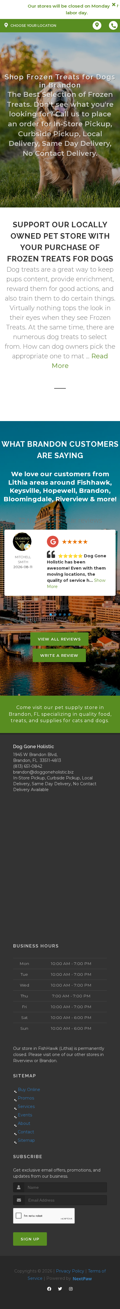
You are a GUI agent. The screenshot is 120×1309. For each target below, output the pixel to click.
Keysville (24, 491)
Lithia (18, 482)
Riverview (71, 499)
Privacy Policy (70, 1271)
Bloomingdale (27, 499)
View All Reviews (59, 639)
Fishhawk (93, 482)
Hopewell (59, 491)
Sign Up (30, 1239)
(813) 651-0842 (27, 766)
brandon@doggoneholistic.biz (43, 772)
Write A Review (59, 655)
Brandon (94, 491)
